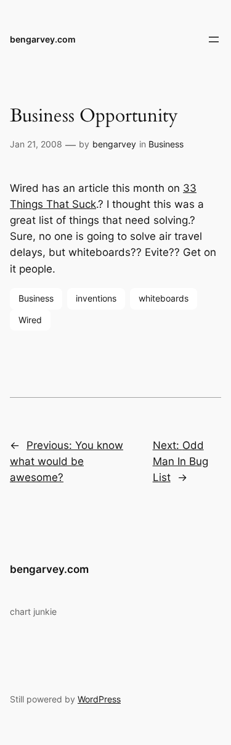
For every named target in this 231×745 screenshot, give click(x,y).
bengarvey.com (43, 39)
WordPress (99, 699)
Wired (30, 320)
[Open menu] (213, 39)
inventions (96, 298)
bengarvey (114, 144)
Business (166, 144)
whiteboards (163, 298)
